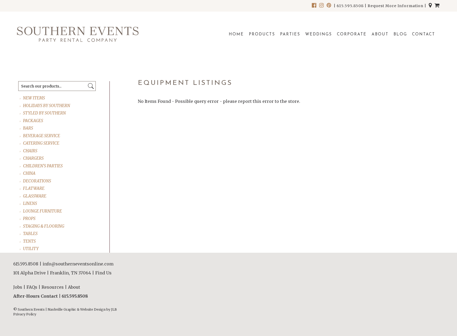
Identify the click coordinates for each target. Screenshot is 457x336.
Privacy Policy (24, 314)
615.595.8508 (350, 5)
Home (236, 34)
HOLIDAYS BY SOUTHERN (47, 105)
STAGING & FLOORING (44, 226)
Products (262, 34)
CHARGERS (34, 158)
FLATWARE (34, 188)
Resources (53, 287)
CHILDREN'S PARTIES (43, 165)
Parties (290, 34)
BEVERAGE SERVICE (42, 135)
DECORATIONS (37, 180)
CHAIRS (30, 150)
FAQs (31, 287)
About (380, 34)
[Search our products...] (91, 86)
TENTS (30, 241)
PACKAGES (33, 120)
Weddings (318, 34)
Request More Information (395, 5)
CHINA (29, 173)
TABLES (31, 233)
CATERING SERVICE (41, 143)
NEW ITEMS (34, 97)
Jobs (17, 287)
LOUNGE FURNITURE (43, 211)
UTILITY (31, 248)
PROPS (29, 218)
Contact (423, 34)
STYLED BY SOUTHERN (45, 113)
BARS (28, 128)
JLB (114, 309)
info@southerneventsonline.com (78, 263)
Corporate (352, 34)
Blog (400, 34)
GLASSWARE (35, 196)
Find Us (103, 272)
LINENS (30, 203)
